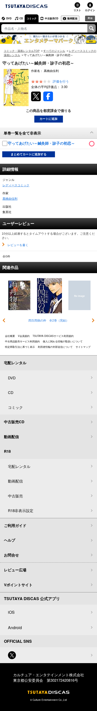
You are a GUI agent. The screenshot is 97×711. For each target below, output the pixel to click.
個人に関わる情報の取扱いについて (63, 341)
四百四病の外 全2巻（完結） (48, 320)
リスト (77, 10)
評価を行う (61, 81)
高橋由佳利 (9, 198)
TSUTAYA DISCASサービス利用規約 (53, 336)
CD (21, 18)
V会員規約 (24, 336)
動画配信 (72, 18)
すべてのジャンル (54, 50)
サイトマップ (83, 347)
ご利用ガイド (15, 525)
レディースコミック (15, 185)
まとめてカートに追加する (29, 154)
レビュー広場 (15, 570)
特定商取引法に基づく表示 (20, 347)
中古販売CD (51, 18)
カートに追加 (48, 119)
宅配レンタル (19, 466)
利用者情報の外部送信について (55, 347)
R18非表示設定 (20, 510)
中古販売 (15, 495)
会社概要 (10, 336)
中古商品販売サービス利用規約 (22, 341)
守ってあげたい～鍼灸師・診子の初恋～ (42, 143)
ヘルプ (9, 540)
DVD (8, 18)
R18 (90, 18)
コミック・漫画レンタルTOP (22, 50)
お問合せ (11, 555)
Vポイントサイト (18, 584)
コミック (32, 18)
